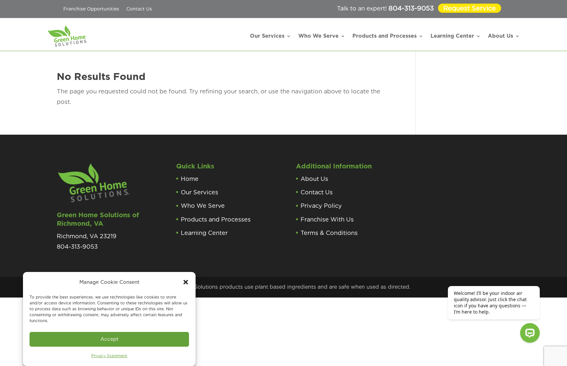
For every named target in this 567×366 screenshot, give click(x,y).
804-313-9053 (411, 8)
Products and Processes (384, 36)
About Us (500, 36)
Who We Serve (318, 36)
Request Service (469, 8)
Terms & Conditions (329, 232)
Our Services (267, 36)
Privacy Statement (109, 355)
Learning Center (452, 36)
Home (190, 178)
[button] (185, 282)
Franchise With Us (327, 219)
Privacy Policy (321, 205)
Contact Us (139, 8)
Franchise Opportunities (91, 8)
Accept (109, 339)
